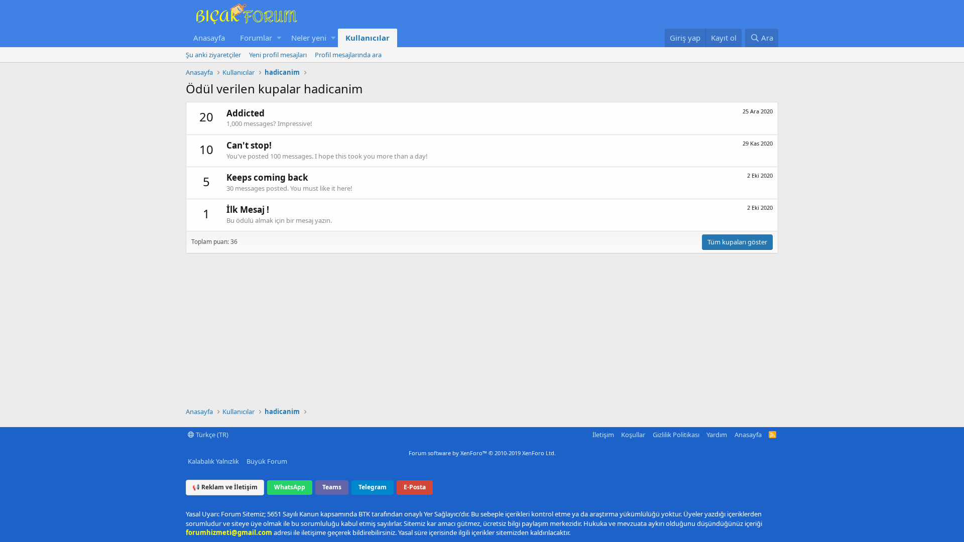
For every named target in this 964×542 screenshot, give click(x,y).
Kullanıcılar (367, 38)
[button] (279, 38)
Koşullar (633, 434)
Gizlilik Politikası (676, 434)
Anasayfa (209, 38)
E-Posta (415, 487)
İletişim (603, 434)
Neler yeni (308, 38)
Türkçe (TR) (211, 434)
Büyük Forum (267, 461)
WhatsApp (289, 487)
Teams (331, 487)
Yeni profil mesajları (278, 54)
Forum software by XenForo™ (482, 453)
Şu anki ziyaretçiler (213, 54)
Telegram (372, 487)
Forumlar (256, 38)
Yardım (716, 434)
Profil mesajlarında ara (348, 54)
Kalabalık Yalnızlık (213, 461)
